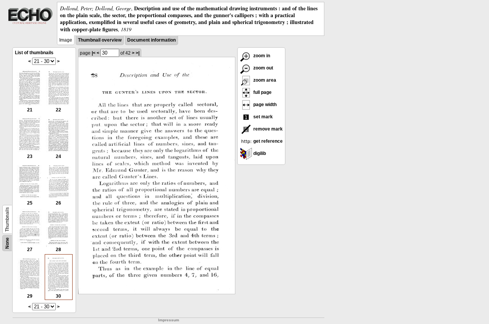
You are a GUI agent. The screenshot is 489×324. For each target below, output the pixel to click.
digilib (259, 153)
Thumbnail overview (99, 40)
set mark (262, 116)
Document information (151, 40)
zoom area (264, 80)
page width (264, 104)
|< (94, 53)
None (7, 243)
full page (262, 92)
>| (137, 53)
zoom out (262, 68)
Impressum (168, 320)
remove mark (267, 129)
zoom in (261, 55)
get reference (267, 141)
